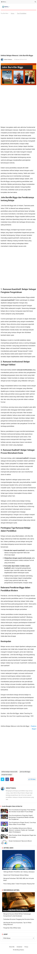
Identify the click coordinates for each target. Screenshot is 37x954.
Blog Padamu (20, 949)
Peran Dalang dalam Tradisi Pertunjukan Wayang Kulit (18, 884)
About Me (11, 946)
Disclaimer (19, 946)
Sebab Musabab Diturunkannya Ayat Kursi (15, 910)
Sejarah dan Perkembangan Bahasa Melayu (16, 875)
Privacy (26, 946)
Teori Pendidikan (21, 13)
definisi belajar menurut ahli (9, 771)
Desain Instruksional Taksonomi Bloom (20, 841)
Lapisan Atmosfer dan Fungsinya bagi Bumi (16, 868)
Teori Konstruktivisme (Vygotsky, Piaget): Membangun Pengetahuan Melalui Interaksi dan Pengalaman (21, 817)
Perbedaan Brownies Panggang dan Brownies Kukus (18, 919)
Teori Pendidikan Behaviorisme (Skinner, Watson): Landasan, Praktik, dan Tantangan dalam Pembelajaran (21, 830)
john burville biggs (25, 771)
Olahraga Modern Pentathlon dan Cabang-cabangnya (18, 872)
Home (12, 13)
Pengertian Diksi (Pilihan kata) (12, 928)
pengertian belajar (7, 774)
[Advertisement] (18, 35)
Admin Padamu (8, 59)
